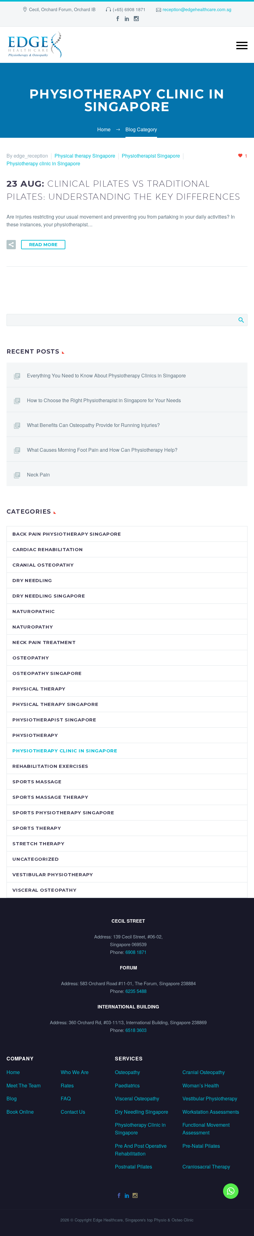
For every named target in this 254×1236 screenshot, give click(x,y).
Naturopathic (33, 611)
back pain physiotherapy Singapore (66, 534)
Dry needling (32, 580)
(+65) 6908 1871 (129, 9)
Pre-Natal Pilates (201, 1145)
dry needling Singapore (48, 596)
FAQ (66, 1098)
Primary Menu (241, 45)
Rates (67, 1085)
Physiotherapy (35, 735)
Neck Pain (38, 474)
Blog (12, 1098)
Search (240, 320)
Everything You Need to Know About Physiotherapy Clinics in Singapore (106, 375)
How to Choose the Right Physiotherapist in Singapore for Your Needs (104, 400)
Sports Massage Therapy (50, 797)
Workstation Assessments (210, 1111)
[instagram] (136, 18)
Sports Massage (37, 782)
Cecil (34, 9)
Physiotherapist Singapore (151, 155)
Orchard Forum (56, 9)
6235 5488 (136, 991)
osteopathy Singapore (47, 673)
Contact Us (73, 1111)
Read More (43, 244)
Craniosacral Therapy (206, 1166)
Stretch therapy (38, 843)
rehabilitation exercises (50, 766)
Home (13, 1072)
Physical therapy (38, 689)
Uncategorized (35, 859)
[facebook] (117, 18)
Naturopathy (32, 627)
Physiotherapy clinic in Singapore (43, 163)
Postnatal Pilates (133, 1166)
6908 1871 (136, 952)
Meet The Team (24, 1085)
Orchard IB (84, 9)
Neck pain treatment (44, 642)
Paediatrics (127, 1085)
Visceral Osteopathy (137, 1098)
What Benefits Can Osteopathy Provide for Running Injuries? (93, 425)
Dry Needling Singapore (141, 1111)
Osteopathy (30, 658)
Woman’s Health (200, 1085)
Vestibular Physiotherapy (52, 874)
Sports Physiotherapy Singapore (63, 813)
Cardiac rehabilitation (47, 549)
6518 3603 (136, 1030)
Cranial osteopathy (43, 565)
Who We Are (75, 1072)
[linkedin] (127, 18)
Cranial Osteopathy (203, 1072)
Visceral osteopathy (44, 890)
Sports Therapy (36, 828)
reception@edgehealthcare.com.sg (197, 9)
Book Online (20, 1111)
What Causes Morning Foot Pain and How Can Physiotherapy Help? (102, 449)
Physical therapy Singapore (85, 155)
